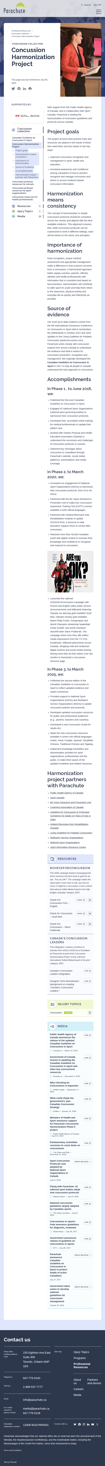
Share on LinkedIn (24, 88)
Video (79, 900)
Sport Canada (57, 797)
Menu (98, 13)
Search (87, 5)
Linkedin (88, 1424)
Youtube (92, 1424)
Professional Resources (21, 31)
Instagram (84, 1424)
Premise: (13, 1462)
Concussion (60, 1012)
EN (95, 5)
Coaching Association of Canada (66, 807)
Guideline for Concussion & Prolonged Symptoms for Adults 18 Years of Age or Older (70, 816)
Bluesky (75, 1424)
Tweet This (13, 88)
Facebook (79, 1424)
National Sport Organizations (65, 842)
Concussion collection (20, 34)
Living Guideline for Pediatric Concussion (71, 833)
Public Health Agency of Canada (66, 793)
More (90, 900)
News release (81, 1162)
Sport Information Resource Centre (68, 847)
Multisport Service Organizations (66, 837)
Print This (30, 88)
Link (86, 981)
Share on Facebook (18, 88)
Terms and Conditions (13, 1450)
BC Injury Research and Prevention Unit (70, 802)
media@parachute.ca (36, 1408)
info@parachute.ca (34, 1399)
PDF (86, 971)
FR (99, 5)
